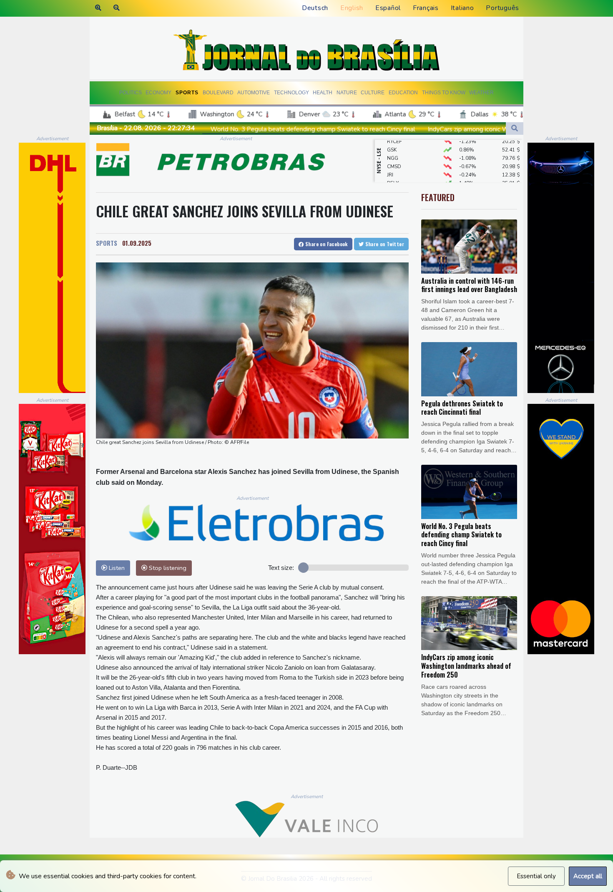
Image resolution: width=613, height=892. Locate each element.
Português (502, 8)
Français (426, 8)
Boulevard (218, 93)
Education (403, 93)
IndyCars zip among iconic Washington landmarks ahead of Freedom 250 (454, 129)
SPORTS (106, 242)
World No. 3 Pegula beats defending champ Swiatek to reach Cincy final (236, 129)
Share (326, 243)
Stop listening (166, 568)
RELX (393, 170)
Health (322, 93)
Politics (130, 93)
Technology (291, 93)
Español (388, 8)
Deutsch (315, 8)
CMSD (394, 154)
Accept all (587, 876)
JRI (390, 162)
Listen (116, 568)
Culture (372, 93)
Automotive (253, 93)
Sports (187, 93)
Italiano (462, 8)
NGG (392, 145)
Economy (158, 93)
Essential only (536, 876)
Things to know (443, 93)
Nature (347, 93)
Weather (481, 93)
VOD (392, 179)
